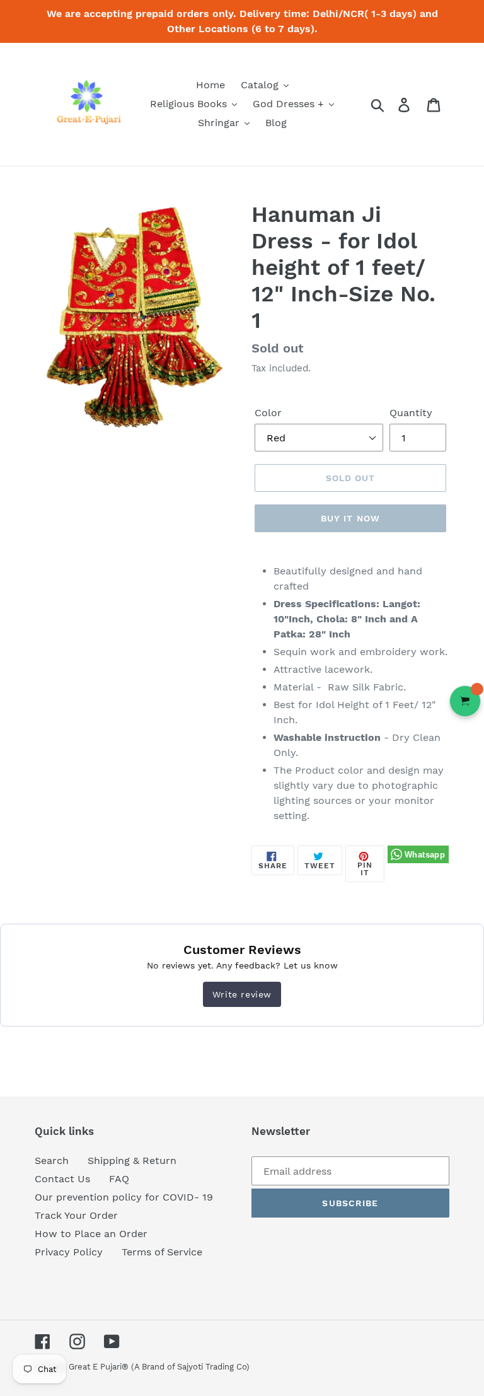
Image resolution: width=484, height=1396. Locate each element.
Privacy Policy (69, 1252)
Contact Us (62, 1179)
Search (52, 1160)
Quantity (410, 413)
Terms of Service (162, 1252)
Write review (242, 994)
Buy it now (350, 518)
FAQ (119, 1179)
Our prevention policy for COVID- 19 (124, 1197)
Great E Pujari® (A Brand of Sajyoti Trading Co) (159, 1366)
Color (268, 413)
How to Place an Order (91, 1234)
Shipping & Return (132, 1160)
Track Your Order (76, 1215)
